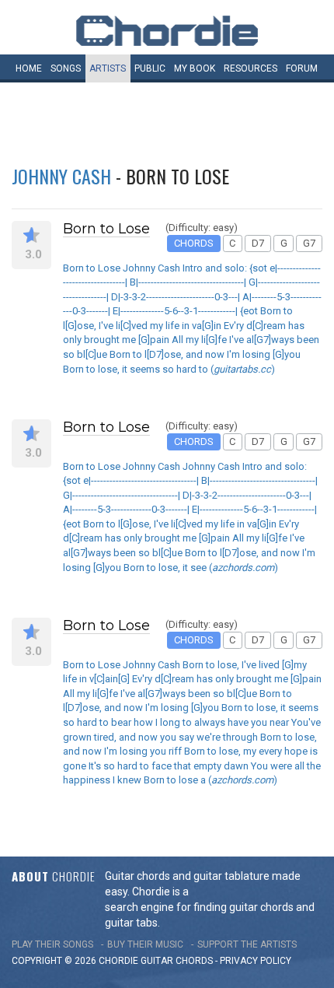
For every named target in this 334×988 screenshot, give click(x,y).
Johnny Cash (61, 176)
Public (149, 68)
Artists (107, 68)
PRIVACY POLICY (255, 960)
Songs (65, 68)
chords (194, 960)
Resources (250, 68)
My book (194, 68)
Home (29, 68)
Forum (302, 68)
